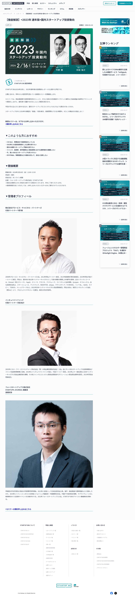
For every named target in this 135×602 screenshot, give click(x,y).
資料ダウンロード (109, 3)
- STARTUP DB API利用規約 (102, 564)
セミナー (43, 3)
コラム (62, 9)
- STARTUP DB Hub (24, 537)
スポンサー (81, 9)
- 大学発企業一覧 (50, 554)
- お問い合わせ (99, 530)
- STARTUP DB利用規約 (101, 557)
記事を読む (122, 86)
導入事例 (35, 3)
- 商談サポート (49, 575)
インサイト (18, 9)
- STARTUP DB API (24, 544)
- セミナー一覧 (74, 534)
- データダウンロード (51, 561)
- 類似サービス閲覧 (50, 568)
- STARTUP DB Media (25, 541)
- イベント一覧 (74, 537)
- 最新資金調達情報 (50, 548)
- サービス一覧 (49, 537)
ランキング (51, 9)
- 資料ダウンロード (101, 534)
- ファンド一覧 (49, 541)
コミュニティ (52, 3)
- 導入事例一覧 (74, 541)
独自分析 (7, 9)
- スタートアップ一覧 (51, 530)
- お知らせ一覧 (74, 554)
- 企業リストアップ (50, 572)
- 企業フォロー (49, 565)
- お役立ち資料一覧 (75, 530)
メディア (62, 3)
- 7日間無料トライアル (101, 537)
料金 (28, 3)
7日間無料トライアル (125, 3)
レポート (30, 9)
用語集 (71, 9)
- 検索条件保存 (49, 558)
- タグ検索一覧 (49, 551)
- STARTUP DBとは (24, 530)
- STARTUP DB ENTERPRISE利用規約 (105, 561)
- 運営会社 (98, 554)
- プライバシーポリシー (102, 567)
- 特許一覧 (48, 544)
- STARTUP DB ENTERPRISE (27, 534)
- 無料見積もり (99, 541)
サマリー (40, 9)
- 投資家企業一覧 (50, 534)
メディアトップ (7, 13)
